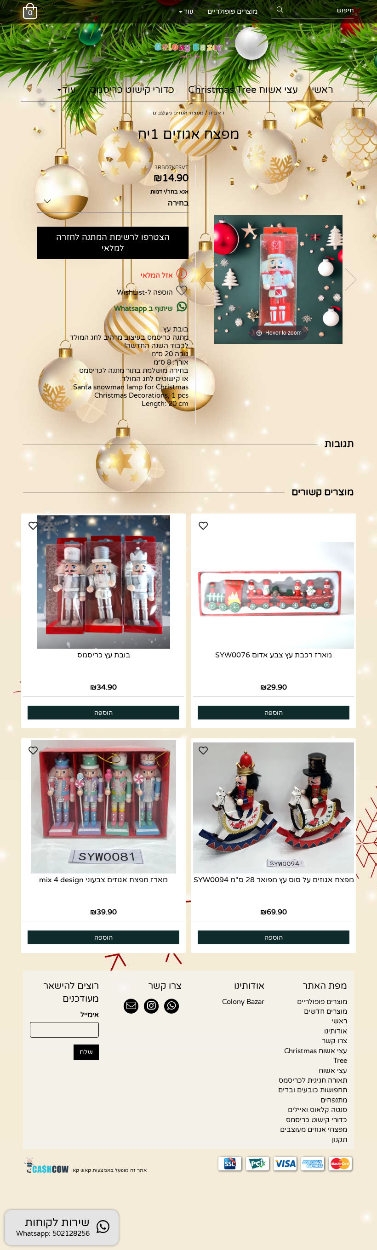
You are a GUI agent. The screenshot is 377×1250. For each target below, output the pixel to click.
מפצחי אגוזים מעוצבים (313, 1129)
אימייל (89, 1014)
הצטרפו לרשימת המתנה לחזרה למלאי (113, 242)
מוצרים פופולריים (232, 11)
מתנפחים (333, 1100)
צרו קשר (334, 1041)
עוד (188, 11)
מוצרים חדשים (325, 1011)
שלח (86, 1052)
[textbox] (147, 986)
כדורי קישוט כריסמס (132, 90)
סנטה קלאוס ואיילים (317, 1110)
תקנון (339, 1140)
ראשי (322, 90)
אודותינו (335, 1031)
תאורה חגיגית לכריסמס (313, 1080)
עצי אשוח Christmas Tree (243, 90)
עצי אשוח (333, 1071)
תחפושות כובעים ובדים (312, 1090)
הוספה (273, 713)
